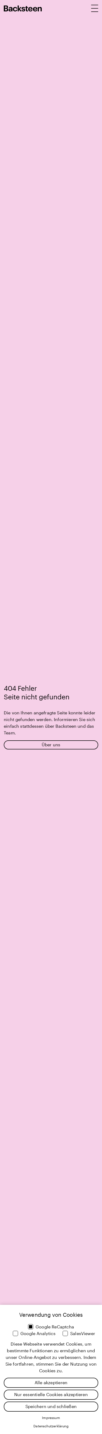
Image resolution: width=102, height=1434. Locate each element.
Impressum (51, 1418)
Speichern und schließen (51, 1406)
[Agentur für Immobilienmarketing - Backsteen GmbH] (23, 8)
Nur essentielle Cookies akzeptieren (51, 1394)
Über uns (51, 744)
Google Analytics (38, 1333)
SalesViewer (82, 1333)
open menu (94, 8)
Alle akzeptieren (51, 1382)
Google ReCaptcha (55, 1326)
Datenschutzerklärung (51, 1426)
